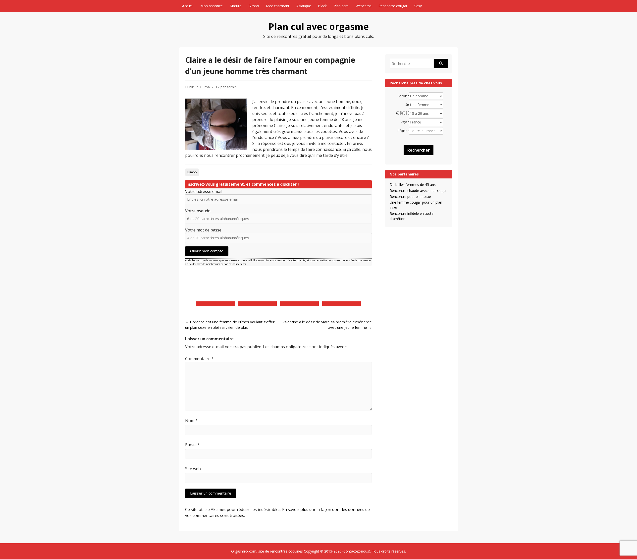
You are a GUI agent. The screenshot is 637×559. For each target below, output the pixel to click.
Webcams (364, 5)
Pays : (405, 122)
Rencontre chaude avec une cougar (418, 190)
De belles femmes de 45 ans (413, 184)
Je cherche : (402, 105)
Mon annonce (211, 5)
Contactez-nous (356, 551)
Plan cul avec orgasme (318, 26)
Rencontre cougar (392, 5)
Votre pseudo (198, 211)
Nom (191, 420)
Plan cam (341, 5)
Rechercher (418, 150)
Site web (193, 468)
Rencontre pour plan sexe (410, 196)
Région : (403, 131)
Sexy (418, 5)
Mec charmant (277, 5)
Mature (235, 5)
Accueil (187, 5)
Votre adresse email (203, 191)
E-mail (192, 444)
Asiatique (303, 5)
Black (322, 5)
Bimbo (253, 5)
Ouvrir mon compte (206, 250)
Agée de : (402, 113)
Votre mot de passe (203, 230)
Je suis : (403, 96)
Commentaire (199, 358)
